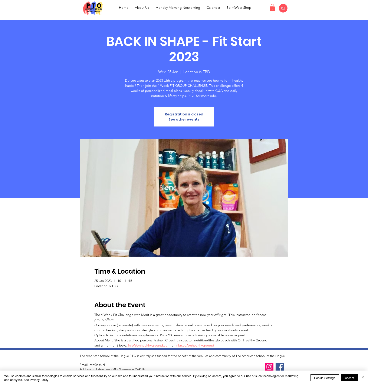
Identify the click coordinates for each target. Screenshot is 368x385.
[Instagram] (269, 367)
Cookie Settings (324, 378)
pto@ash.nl (97, 365)
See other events (184, 119)
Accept (349, 378)
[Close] (362, 378)
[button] (272, 7)
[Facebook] (280, 367)
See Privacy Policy (36, 380)
